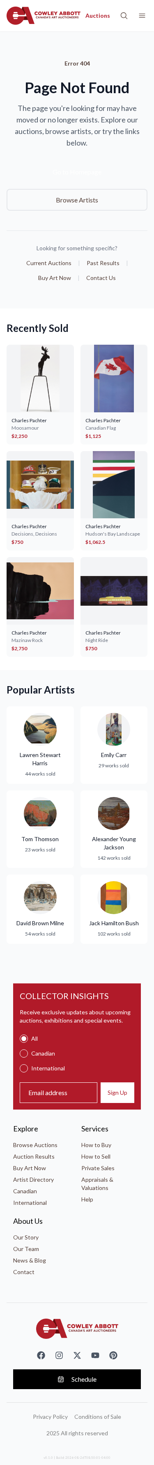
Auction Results (34, 1156)
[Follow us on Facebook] (41, 1355)
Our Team (26, 1248)
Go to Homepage (77, 172)
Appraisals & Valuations (97, 1183)
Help (87, 1199)
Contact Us (101, 277)
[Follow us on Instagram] (59, 1355)
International (30, 1202)
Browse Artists (77, 200)
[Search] (124, 16)
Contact (23, 1271)
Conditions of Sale (97, 1416)
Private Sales (98, 1167)
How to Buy (96, 1144)
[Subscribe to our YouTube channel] (95, 1355)
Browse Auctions (35, 1144)
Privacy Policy (50, 1416)
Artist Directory (33, 1179)
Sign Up (117, 1092)
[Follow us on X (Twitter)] (77, 1355)
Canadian (25, 1191)
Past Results (103, 262)
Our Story (26, 1237)
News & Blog (29, 1260)
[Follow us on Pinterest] (113, 1355)
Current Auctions (48, 262)
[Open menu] (142, 16)
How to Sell (95, 1156)
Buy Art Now (54, 277)
